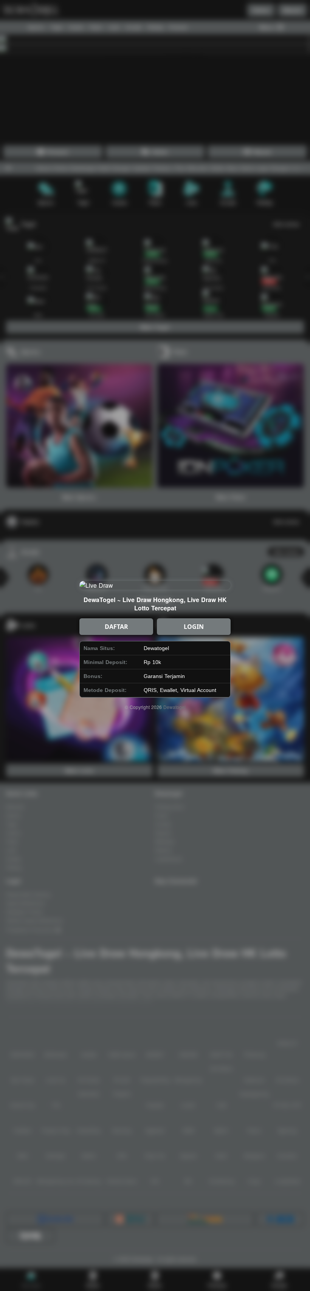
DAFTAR (116, 626)
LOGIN (194, 626)
